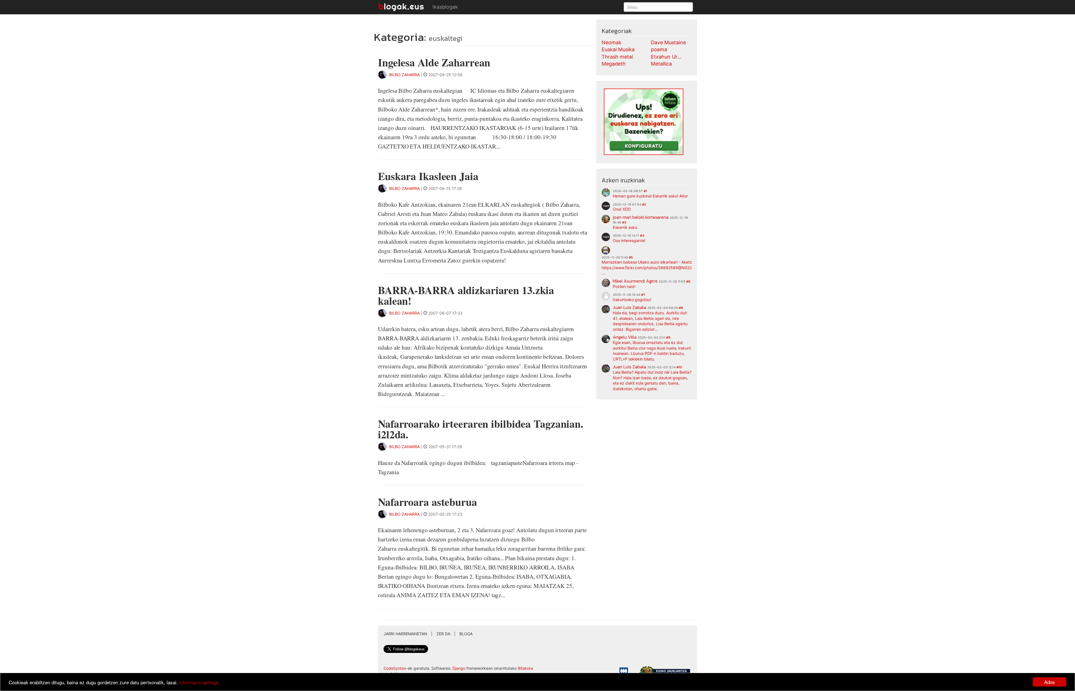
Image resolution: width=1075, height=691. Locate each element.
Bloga (466, 633)
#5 (631, 257)
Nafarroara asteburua (427, 501)
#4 (642, 235)
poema (659, 49)
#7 (643, 294)
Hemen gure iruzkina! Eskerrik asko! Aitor (650, 196)
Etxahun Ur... (666, 57)
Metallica (661, 64)
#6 (688, 281)
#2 (644, 204)
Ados (1049, 681)
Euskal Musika (618, 49)
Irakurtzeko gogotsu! (632, 299)
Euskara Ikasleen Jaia (428, 176)
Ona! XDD (622, 209)
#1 (645, 191)
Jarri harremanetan (405, 633)
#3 (624, 222)
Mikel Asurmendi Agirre (635, 281)
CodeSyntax (395, 668)
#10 (679, 367)
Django (458, 668)
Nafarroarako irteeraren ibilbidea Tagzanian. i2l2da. (480, 429)
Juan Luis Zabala (629, 307)
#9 (668, 337)
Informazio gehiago (199, 682)
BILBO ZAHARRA (404, 74)
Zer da (443, 633)
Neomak (611, 42)
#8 (681, 307)
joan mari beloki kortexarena (641, 217)
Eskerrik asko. (625, 227)
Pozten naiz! (624, 286)
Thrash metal (617, 57)
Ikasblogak (445, 7)
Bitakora (525, 668)
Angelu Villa (625, 337)
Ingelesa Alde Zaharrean (434, 62)
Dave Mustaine (668, 42)
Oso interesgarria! (629, 240)
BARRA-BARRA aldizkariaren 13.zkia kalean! (466, 295)
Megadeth (614, 64)
